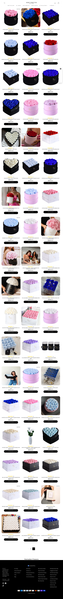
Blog (15, 576)
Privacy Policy (29, 574)
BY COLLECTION (43, 5)
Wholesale (28, 568)
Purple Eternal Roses (42, 572)
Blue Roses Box (41, 580)
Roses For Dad (53, 580)
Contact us (28, 570)
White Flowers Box (41, 576)
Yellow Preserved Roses (42, 578)
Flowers (52, 5)
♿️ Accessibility (31, 565)
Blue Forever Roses (42, 568)
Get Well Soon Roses (54, 572)
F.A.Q (15, 574)
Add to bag (31, 34)
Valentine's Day (53, 582)
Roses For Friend (53, 574)
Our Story (16, 568)
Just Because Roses (54, 578)
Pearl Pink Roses (41, 570)
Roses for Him (53, 576)
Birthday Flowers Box (54, 568)
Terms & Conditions (30, 576)
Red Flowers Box (41, 574)
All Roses (18, 5)
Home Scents (34, 5)
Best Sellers (11, 5)
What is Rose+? (17, 572)
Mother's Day (52, 584)
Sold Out (11, 33)
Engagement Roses (54, 570)
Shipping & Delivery (30, 572)
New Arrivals (26, 5)
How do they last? (17, 570)
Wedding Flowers (53, 586)
